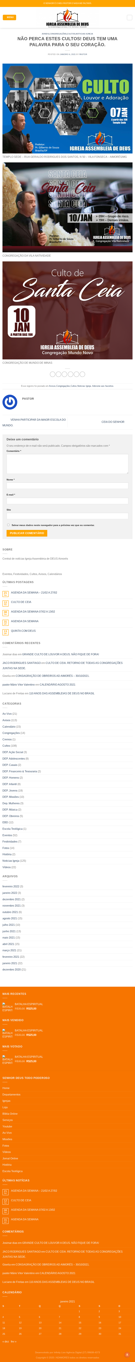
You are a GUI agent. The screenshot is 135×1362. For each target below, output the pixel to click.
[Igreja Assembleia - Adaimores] (67, 17)
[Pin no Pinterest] (76, 374)
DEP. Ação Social (12, 752)
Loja (5, 1107)
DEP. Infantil (9, 784)
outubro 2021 (10, 912)
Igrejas (6, 1100)
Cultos (71, 34)
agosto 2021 (9, 918)
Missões (7, 1139)
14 (60, 1322)
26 (20, 1334)
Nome (10, 479)
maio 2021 (8, 937)
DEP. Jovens (9, 790)
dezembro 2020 (11, 969)
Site (9, 509)
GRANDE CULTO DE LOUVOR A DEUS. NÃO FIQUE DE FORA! (60, 654)
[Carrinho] (129, 17)
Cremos (7, 739)
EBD (5, 822)
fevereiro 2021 (10, 956)
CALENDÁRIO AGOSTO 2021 (57, 684)
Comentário (14, 451)
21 (60, 1328)
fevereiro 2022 (10, 886)
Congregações (58, 34)
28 (60, 1334)
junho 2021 (9, 931)
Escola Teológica (12, 828)
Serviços (7, 1120)
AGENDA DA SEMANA (25, 621)
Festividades (9, 841)
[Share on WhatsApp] (52, 374)
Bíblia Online (10, 1113)
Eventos (7, 835)
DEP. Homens (10, 777)
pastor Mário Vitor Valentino (18, 684)
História (7, 854)
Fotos (5, 848)
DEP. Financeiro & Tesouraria (19, 771)
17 (120, 1322)
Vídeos (6, 867)
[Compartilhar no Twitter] (64, 374)
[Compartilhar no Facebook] (58, 374)
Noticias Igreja (84, 34)
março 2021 (9, 950)
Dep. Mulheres (11, 803)
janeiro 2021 (9, 963)
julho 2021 (8, 924)
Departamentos (11, 1094)
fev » (13, 1341)
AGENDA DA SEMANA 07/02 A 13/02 (33, 611)
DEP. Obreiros (10, 816)
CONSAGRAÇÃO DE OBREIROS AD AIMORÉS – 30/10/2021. (52, 675)
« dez (5, 1341)
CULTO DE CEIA (21, 602)
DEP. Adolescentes (13, 758)
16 (100, 1322)
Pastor (83, 54)
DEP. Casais (9, 765)
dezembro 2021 (11, 899)
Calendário (8, 726)
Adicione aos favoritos (102, 386)
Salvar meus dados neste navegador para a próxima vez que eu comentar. (53, 525)
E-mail (11, 494)
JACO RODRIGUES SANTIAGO (21, 663)
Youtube (7, 1126)
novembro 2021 (11, 905)
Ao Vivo (7, 713)
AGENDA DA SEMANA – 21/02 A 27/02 (34, 592)
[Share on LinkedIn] (82, 374)
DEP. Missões (10, 796)
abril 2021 (8, 944)
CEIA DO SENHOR (113, 422)
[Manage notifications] (127, 1354)
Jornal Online (10, 1158)
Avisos (45, 34)
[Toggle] (131, 1094)
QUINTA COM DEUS (23, 630)
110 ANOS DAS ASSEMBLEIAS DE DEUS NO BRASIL (61, 693)
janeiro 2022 (9, 892)
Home (6, 1088)
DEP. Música (9, 809)
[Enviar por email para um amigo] (70, 374)
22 (80, 1328)
